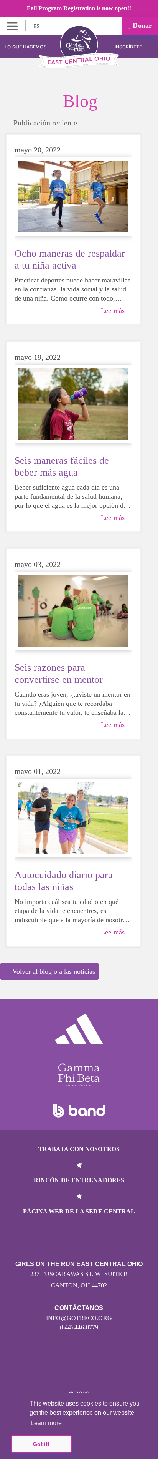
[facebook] (113, 1369)
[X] (79, 1369)
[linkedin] (62, 1369)
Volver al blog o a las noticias (53, 971)
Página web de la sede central (79, 1211)
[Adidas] (79, 1029)
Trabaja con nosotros (79, 1149)
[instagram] (45, 1369)
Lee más (113, 310)
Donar (141, 25)
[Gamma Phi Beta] (79, 1075)
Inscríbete (129, 47)
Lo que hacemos (25, 47)
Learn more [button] (46, 1423)
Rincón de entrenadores (79, 1180)
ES (37, 26)
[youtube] (96, 1369)
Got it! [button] (41, 1444)
